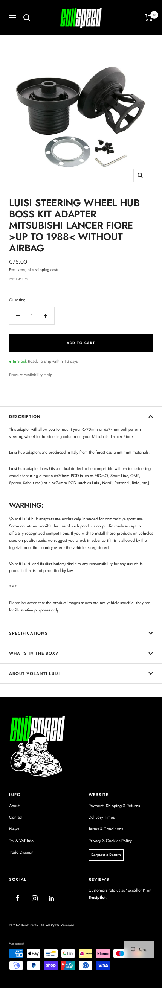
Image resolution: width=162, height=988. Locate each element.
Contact (16, 817)
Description (25, 416)
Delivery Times (102, 817)
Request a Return (106, 855)
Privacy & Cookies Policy (110, 841)
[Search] (26, 17)
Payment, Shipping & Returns (114, 806)
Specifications (28, 633)
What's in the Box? (33, 653)
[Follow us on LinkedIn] (51, 898)
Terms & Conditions (106, 829)
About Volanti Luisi (35, 673)
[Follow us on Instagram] (34, 898)
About (14, 806)
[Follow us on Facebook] (17, 898)
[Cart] (149, 17)
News (14, 829)
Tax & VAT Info (21, 841)
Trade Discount (22, 852)
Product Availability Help (30, 375)
